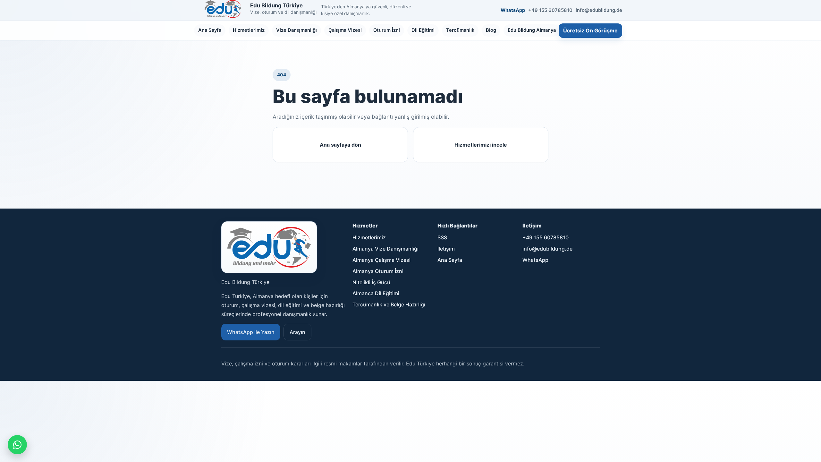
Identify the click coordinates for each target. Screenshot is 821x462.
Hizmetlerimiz (249, 30)
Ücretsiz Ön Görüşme (590, 30)
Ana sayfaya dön (340, 144)
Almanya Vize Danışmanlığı (385, 248)
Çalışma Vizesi (345, 30)
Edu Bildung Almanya (532, 30)
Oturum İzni (386, 30)
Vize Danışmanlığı (296, 30)
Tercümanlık (460, 30)
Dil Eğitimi (423, 30)
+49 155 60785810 (550, 10)
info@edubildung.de (599, 10)
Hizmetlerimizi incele (480, 144)
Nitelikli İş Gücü (371, 282)
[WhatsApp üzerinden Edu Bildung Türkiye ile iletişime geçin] (17, 444)
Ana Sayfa (209, 30)
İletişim (446, 248)
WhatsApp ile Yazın (251, 332)
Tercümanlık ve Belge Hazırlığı (388, 304)
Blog (491, 30)
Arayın (297, 332)
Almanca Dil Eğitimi (375, 293)
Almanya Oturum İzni (377, 271)
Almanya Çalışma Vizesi (381, 260)
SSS (442, 237)
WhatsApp (513, 10)
